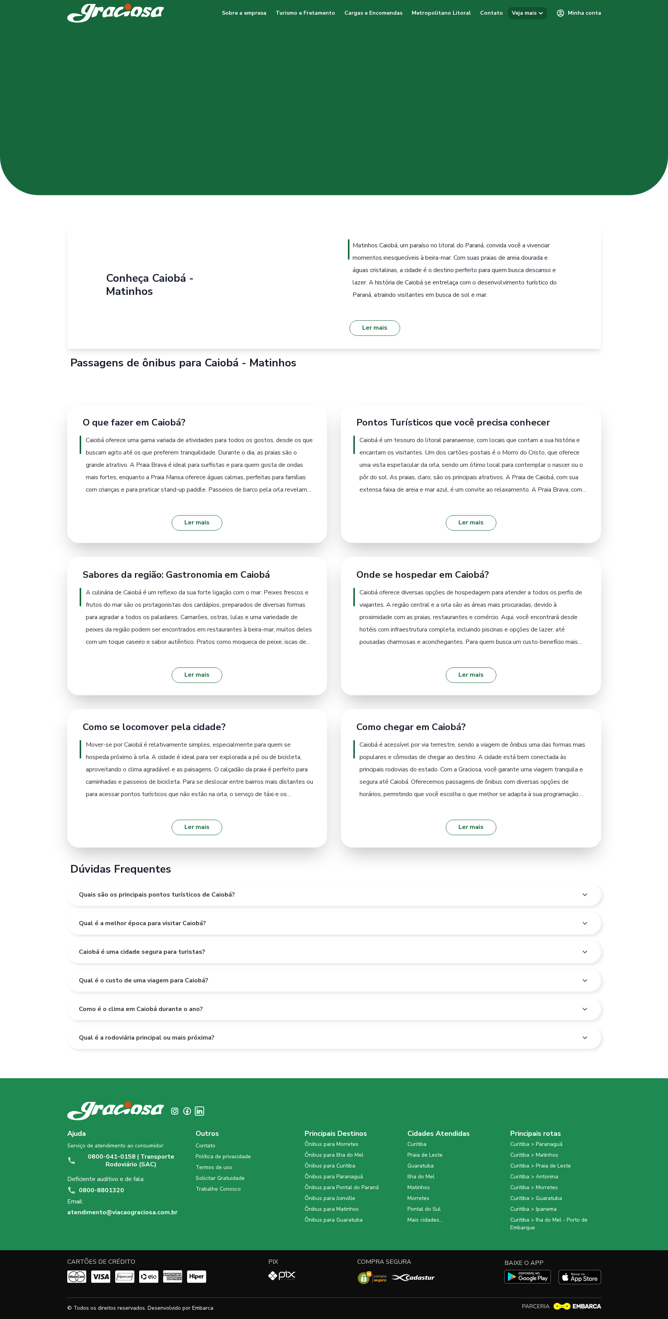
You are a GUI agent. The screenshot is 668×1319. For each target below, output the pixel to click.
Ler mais (374, 327)
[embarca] (561, 1306)
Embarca (202, 1308)
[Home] (115, 13)
